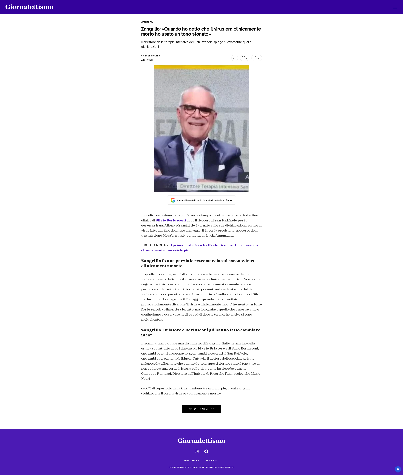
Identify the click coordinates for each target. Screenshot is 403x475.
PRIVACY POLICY (191, 460)
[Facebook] (206, 451)
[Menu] (394, 7)
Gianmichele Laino (150, 55)
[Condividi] (234, 58)
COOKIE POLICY (212, 460)
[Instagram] (197, 451)
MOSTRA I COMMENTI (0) (201, 409)
